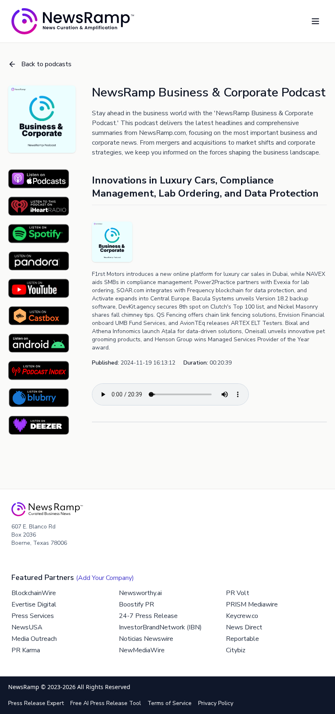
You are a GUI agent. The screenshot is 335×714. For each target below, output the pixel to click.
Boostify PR (136, 604)
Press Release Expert (36, 703)
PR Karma (25, 650)
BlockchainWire (33, 593)
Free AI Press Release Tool (105, 703)
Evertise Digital (33, 604)
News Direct (244, 627)
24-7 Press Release (148, 615)
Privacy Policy (215, 703)
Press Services (32, 615)
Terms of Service (169, 703)
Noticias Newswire (146, 638)
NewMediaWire (142, 650)
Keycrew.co (242, 615)
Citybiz (236, 650)
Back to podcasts (46, 64)
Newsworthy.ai (140, 593)
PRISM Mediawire (252, 604)
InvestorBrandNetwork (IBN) (160, 627)
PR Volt (237, 593)
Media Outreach (34, 638)
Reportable (242, 638)
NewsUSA (26, 627)
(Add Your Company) (105, 577)
